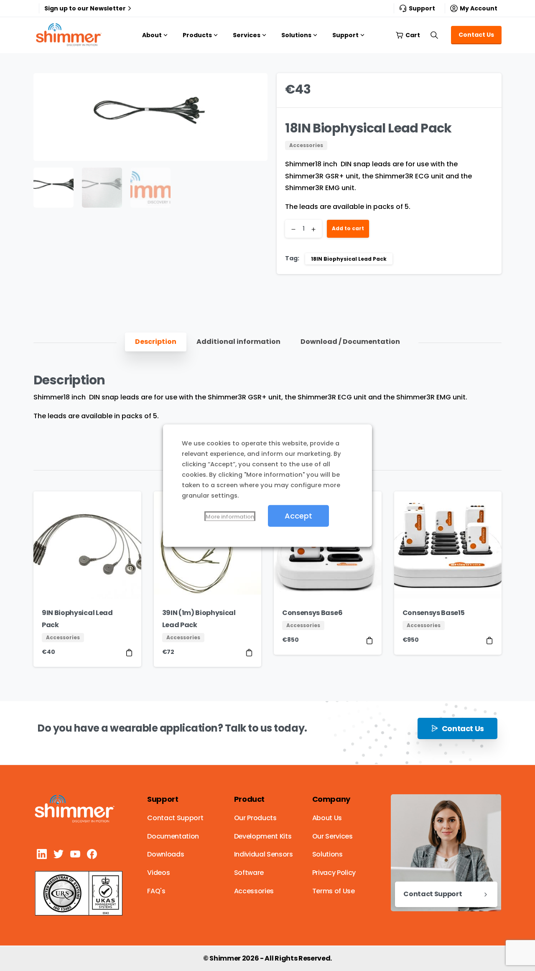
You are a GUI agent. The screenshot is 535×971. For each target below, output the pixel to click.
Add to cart (348, 228)
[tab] (155, 342)
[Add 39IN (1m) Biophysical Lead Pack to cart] (249, 652)
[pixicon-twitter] (58, 854)
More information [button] (230, 516)
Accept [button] (298, 515)
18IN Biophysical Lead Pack (349, 258)
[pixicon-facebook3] (92, 854)
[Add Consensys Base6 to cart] (369, 640)
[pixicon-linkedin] (41, 854)
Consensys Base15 (434, 613)
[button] (253, 87)
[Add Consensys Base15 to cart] (489, 640)
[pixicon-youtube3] (75, 854)
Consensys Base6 (312, 613)
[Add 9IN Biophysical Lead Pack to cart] (129, 652)
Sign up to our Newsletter (85, 8)
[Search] (434, 35)
